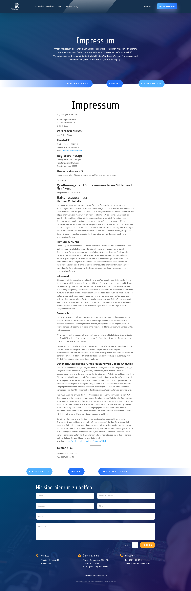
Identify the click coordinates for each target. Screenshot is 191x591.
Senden (147, 545)
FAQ (76, 6)
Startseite (39, 6)
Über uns (68, 6)
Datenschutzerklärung (100, 575)
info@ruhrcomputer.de (72, 150)
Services (50, 6)
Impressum (88, 575)
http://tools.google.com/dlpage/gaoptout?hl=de (87, 441)
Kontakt (114, 83)
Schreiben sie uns (76, 83)
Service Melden (167, 6)
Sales (58, 6)
